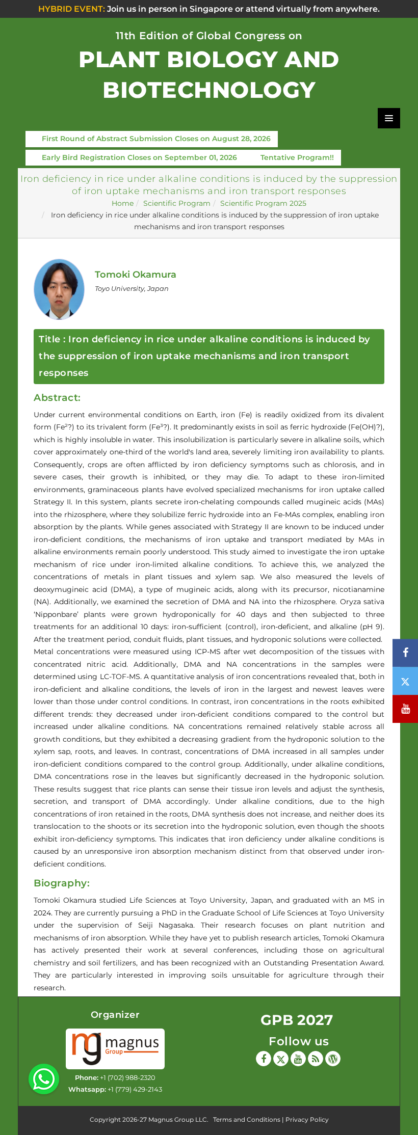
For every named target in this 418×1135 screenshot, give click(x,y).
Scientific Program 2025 (263, 203)
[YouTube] (298, 1058)
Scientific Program (177, 203)
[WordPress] (333, 1058)
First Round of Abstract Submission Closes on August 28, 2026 (156, 138)
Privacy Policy (307, 1119)
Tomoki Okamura (135, 274)
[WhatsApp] (44, 1078)
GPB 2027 (296, 1020)
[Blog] (315, 1058)
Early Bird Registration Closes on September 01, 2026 (139, 157)
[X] (281, 1058)
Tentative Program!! (297, 157)
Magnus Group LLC (177, 1119)
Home (123, 203)
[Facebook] (263, 1058)
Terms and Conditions (246, 1119)
